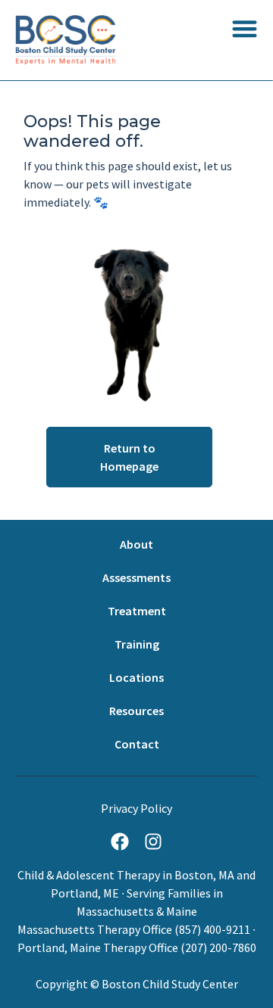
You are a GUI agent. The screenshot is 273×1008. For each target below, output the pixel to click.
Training (137, 644)
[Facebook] (120, 841)
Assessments (136, 577)
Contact (137, 743)
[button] (244, 28)
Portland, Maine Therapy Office (97, 947)
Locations (136, 677)
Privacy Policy (136, 808)
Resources (136, 710)
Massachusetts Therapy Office (94, 929)
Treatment (137, 610)
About (136, 544)
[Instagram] (153, 841)
